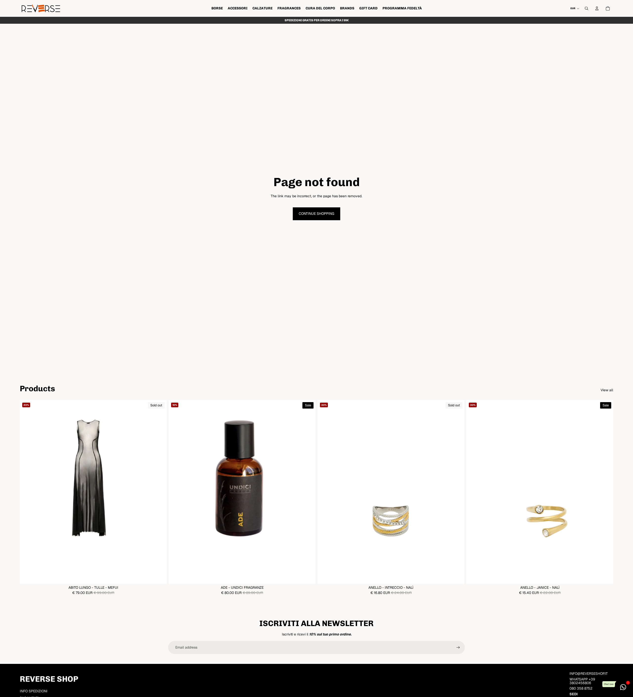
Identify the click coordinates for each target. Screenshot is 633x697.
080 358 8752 (580, 688)
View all (607, 390)
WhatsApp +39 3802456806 (582, 681)
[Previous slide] (27, 491)
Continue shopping (316, 213)
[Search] (586, 8)
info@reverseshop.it (588, 673)
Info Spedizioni (33, 691)
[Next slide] (159, 491)
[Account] (596, 8)
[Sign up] (458, 647)
